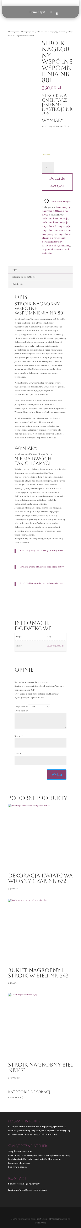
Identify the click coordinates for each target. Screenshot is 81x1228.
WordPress (40, 1223)
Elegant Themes (41, 1219)
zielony (60, 646)
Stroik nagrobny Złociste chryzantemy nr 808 (42, 550)
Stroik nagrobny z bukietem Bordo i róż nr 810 (42, 567)
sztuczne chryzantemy (56, 245)
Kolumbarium (14, 1097)
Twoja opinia (21, 711)
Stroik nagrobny (52, 242)
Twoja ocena (21, 706)
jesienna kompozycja (55, 218)
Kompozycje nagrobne (32, 32)
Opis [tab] (14, 269)
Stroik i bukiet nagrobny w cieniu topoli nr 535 (41, 583)
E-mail (18, 753)
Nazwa (18, 736)
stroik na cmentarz (54, 238)
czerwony (51, 646)
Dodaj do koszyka (57, 182)
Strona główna (14, 32)
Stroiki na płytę (50, 32)
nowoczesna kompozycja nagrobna (56, 232)
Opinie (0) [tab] (17, 284)
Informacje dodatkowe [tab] (24, 277)
